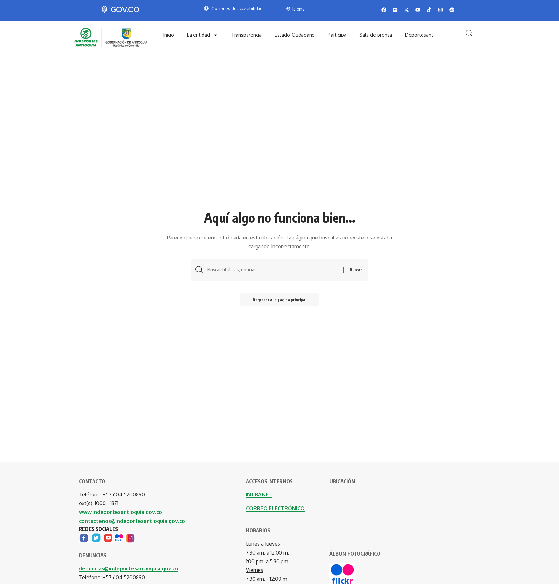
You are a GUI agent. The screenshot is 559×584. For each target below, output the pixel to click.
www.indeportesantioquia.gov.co (120, 512)
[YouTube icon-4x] (108, 537)
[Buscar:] (273, 270)
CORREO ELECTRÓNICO (275, 508)
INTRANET (259, 494)
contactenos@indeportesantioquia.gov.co (132, 521)
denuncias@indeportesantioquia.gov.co (128, 568)
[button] (469, 32)
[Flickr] (119, 537)
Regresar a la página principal (279, 299)
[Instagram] (130, 537)
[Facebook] (84, 537)
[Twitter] (96, 537)
